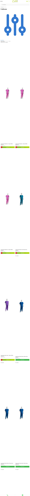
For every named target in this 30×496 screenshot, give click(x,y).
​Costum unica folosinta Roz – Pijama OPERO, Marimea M (21, 144)
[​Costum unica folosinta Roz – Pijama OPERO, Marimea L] (7, 93)
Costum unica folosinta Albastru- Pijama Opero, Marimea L (21, 357)
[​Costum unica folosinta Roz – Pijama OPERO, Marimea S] (7, 199)
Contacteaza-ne (8, 466)
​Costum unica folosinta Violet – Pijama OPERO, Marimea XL (7, 355)
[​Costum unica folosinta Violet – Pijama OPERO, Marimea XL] (7, 304)
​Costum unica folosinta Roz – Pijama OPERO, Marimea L (7, 144)
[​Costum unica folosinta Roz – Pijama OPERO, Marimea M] (22, 93)
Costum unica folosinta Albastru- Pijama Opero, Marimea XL (21, 463)
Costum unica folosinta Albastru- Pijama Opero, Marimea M (7, 463)
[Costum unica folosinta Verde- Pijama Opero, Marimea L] (22, 199)
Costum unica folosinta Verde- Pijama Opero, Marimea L (21, 250)
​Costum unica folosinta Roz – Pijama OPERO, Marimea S (7, 250)
